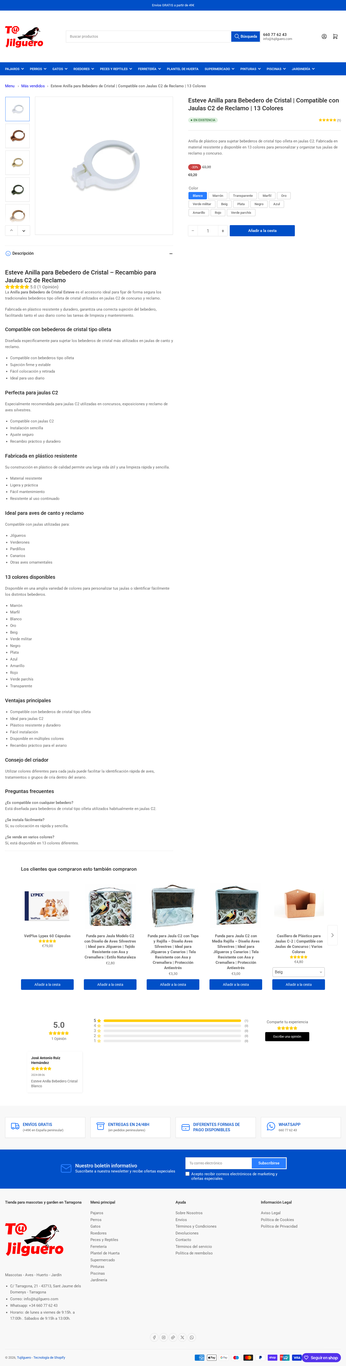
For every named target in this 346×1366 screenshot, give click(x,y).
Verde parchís (241, 213)
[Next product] (333, 935)
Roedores (81, 69)
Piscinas (274, 69)
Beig (224, 204)
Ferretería (147, 69)
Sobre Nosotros (189, 1213)
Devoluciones (187, 1233)
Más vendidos (33, 86)
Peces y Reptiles (114, 69)
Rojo (218, 213)
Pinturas (248, 69)
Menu (9, 86)
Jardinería (301, 69)
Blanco (198, 195)
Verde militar (202, 204)
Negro (259, 204)
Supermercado (217, 69)
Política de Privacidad (279, 1226)
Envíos (181, 1220)
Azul (276, 204)
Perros (36, 69)
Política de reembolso (194, 1253)
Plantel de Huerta (183, 69)
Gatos (57, 69)
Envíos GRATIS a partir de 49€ (173, 5)
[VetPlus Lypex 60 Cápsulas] (47, 906)
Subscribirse (268, 1163)
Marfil (267, 195)
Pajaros (12, 69)
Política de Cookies (277, 1220)
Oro (283, 195)
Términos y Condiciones (196, 1226)
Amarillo (199, 213)
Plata (241, 204)
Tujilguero (24, 1357)
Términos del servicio (194, 1246)
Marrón (218, 195)
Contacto (183, 1239)
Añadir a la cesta (47, 985)
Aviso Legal (271, 1213)
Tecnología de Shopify (49, 1357)
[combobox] (163, 36)
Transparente (243, 195)
